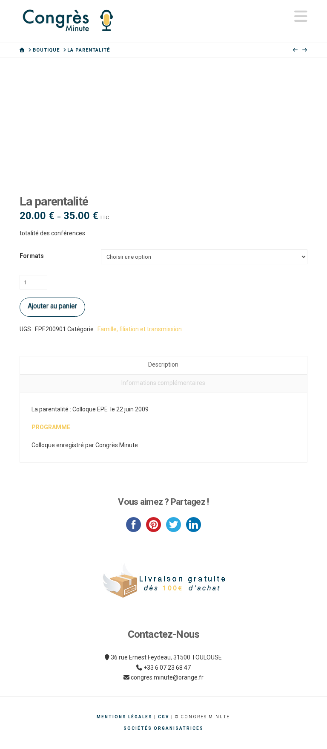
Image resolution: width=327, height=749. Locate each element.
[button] (300, 16)
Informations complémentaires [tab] (163, 382)
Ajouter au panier (52, 306)
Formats (32, 255)
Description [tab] (163, 364)
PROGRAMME (51, 427)
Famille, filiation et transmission (140, 329)
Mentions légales (124, 716)
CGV (163, 716)
